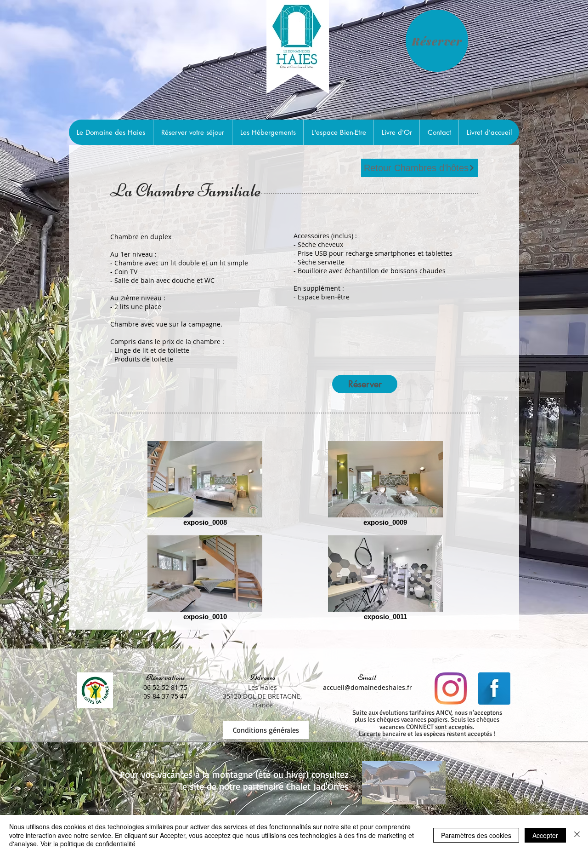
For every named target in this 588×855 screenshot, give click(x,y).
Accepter (545, 835)
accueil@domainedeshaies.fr (367, 687)
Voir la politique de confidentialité (88, 843)
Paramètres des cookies (476, 835)
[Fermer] (576, 835)
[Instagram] (451, 688)
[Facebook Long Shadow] (494, 688)
